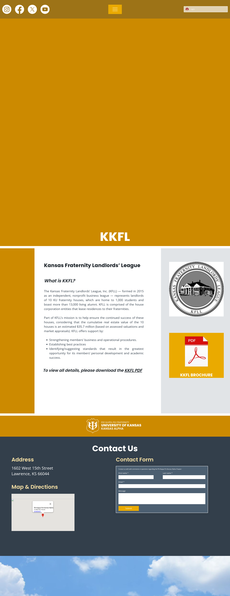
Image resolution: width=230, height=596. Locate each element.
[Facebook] (19, 9)
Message (122, 491)
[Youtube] (45, 9)
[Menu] (115, 9)
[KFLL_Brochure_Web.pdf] (196, 352)
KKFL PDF (133, 370)
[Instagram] (6, 9)
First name (123, 473)
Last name (167, 473)
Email (121, 482)
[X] (32, 9)
